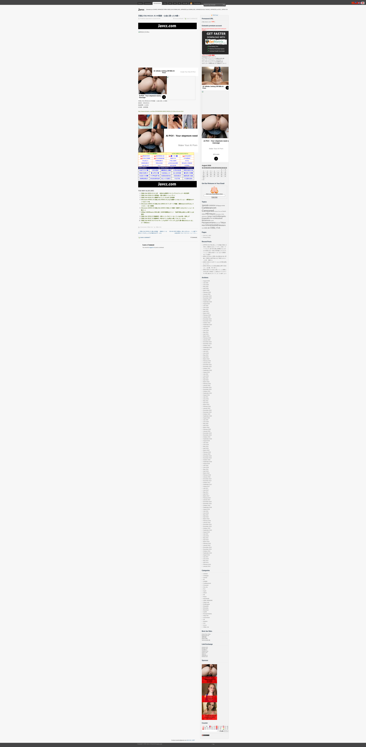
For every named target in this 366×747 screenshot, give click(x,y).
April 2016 (206, 517)
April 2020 (206, 425)
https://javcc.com (206, 22)
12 (210, 173)
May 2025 (205, 309)
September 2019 (207, 439)
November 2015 (207, 526)
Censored (148, 3)
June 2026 (206, 284)
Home (140, 3)
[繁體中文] (356, 3)
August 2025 (206, 303)
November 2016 (207, 503)
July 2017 (205, 488)
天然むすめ (150, 227)
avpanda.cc (205, 655)
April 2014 (206, 562)
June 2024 (206, 330)
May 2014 (205, 560)
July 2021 (205, 397)
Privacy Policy (206, 237)
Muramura (206, 220)
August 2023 (206, 349)
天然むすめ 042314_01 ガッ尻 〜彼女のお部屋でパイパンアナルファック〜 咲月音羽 (165, 193)
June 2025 (206, 307)
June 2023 (206, 353)
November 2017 (207, 480)
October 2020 (206, 414)
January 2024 (206, 340)
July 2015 (205, 534)
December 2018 (207, 456)
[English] (359, 3)
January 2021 (206, 408)
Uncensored (157, 3)
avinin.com (204, 652)
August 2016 (206, 509)
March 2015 (206, 541)
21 (218, 174)
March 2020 (206, 427)
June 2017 (206, 490)
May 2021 (205, 400)
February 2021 (207, 406)
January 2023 (206, 362)
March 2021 (206, 404)
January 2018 (206, 477)
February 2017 (207, 498)
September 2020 (207, 416)
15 (221, 173)
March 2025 (206, 313)
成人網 (185, 3)
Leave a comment (191, 18)
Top (213, 744)
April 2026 (206, 288)
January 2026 (206, 294)
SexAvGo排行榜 (206, 640)
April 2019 (206, 448)
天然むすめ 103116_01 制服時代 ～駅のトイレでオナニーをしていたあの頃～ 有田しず (165, 216)
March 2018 (206, 473)
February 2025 (207, 315)
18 (207, 174)
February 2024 (207, 338)
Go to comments (179, 18)
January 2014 (206, 566)
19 (210, 174)
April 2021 (206, 402)
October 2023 (206, 345)
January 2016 (206, 522)
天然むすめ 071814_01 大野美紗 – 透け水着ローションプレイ (158, 195)
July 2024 (205, 328)
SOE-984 (218, 222)
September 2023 (207, 347)
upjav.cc (204, 654)
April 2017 (206, 494)
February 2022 (207, 383)
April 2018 (206, 471)
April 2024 (206, 334)
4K (179, 3)
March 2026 (206, 290)
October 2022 (206, 368)
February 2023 (207, 361)
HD (170, 3)
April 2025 (206, 311)
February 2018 (207, 475)
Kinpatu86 (205, 218)
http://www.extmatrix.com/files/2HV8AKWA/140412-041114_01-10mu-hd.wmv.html (160, 111)
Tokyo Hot (205, 615)
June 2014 (206, 558)
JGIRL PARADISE (207, 600)
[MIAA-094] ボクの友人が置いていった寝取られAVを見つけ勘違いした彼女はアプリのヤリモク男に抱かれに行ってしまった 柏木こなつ (214, 271)
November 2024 (207, 321)
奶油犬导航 (204, 638)
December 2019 (207, 433)
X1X (203, 228)
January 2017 (206, 499)
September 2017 (207, 484)
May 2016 (205, 515)
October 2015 (206, 528)
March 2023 (206, 359)
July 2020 (205, 420)
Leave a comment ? (145, 237)
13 (214, 173)
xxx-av (207, 228)
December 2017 (207, 479)
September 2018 (207, 461)
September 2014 (207, 553)
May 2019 (205, 446)
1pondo (205, 205)
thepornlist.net (205, 635)
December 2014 (207, 547)
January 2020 (206, 431)
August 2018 (206, 463)
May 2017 (205, 492)
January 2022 (206, 385)
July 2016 (205, 511)
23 (225, 174)
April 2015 (206, 539)
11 (207, 173)
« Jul (203, 179)
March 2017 (206, 496)
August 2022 (206, 372)
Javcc (141, 9)
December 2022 (207, 364)
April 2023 (206, 357)
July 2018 (205, 465)
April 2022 (206, 380)
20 (214, 174)
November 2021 (207, 389)
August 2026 (206, 281)
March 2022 (206, 381)
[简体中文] (353, 3)
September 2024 (207, 324)
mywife (212, 220)
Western (222, 225)
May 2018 (205, 469)
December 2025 (207, 296)
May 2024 (205, 332)
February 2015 (207, 543)
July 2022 (205, 374)
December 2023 (207, 341)
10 (203, 173)
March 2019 (206, 450)
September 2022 (207, 370)
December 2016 (207, 501)
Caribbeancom (209, 208)
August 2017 (206, 486)
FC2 (165, 3)
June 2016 (206, 513)
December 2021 (207, 387)
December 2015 (207, 524)
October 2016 (206, 505)
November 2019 (207, 435)
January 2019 (206, 454)
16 (225, 173)
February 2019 (207, 452)
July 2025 (205, 305)
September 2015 (207, 530)
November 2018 (207, 458)
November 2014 (207, 549)
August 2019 (206, 440)
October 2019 (206, 437)
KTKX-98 (212, 218)
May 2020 (205, 423)
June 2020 (206, 421)
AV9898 (223, 205)
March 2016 (206, 518)
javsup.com (205, 648)
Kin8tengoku (221, 216)
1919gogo (218, 205)
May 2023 (205, 355)
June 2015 (206, 536)
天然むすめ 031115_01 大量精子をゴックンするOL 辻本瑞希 (158, 197)
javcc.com (159, 744)
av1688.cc (204, 650)
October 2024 (206, 322)
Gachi (224, 211)
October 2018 (206, 459)
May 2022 (205, 378)
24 (203, 176)
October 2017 (206, 482)
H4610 (203, 214)
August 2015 (206, 532)
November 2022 (207, 366)
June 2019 (206, 444)
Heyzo (212, 214)
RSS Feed (215, 15)
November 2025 (207, 298)
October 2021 (206, 391)
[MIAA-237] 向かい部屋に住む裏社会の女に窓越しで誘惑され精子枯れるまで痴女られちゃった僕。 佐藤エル (214, 258)
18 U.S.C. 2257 (207, 235)
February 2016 (207, 520)
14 (218, 173)
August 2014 (206, 555)
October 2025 (206, 300)
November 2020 (207, 412)
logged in (151, 247)
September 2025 (207, 302)
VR (175, 3)
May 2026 (205, 286)
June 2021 (206, 399)
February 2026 (207, 292)
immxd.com (205, 656)
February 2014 (207, 564)
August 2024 (206, 326)
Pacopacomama (209, 222)
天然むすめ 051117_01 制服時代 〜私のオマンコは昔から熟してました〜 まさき (163, 218)
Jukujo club (211, 216)
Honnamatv (218, 214)
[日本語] (363, 3)
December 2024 (207, 319)
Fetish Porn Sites (206, 634)
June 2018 (206, 467)
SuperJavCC (149, 18)
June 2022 (206, 376)
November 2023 (207, 343)
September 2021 (207, 393)
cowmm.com (205, 651)
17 (203, 174)
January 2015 (206, 545)
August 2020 (206, 418)
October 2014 (206, 551)
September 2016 (207, 507)
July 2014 (205, 557)
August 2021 (206, 395)
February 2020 (207, 429)
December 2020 (207, 410)
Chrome (216, 211)
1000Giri (212, 205)
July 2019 (205, 442)
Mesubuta (218, 218)
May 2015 (205, 538)
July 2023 (205, 351)
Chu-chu (220, 211)
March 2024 (206, 336)
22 (221, 174)
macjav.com (205, 647)
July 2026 (205, 282)
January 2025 (206, 317)
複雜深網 (204, 637)
